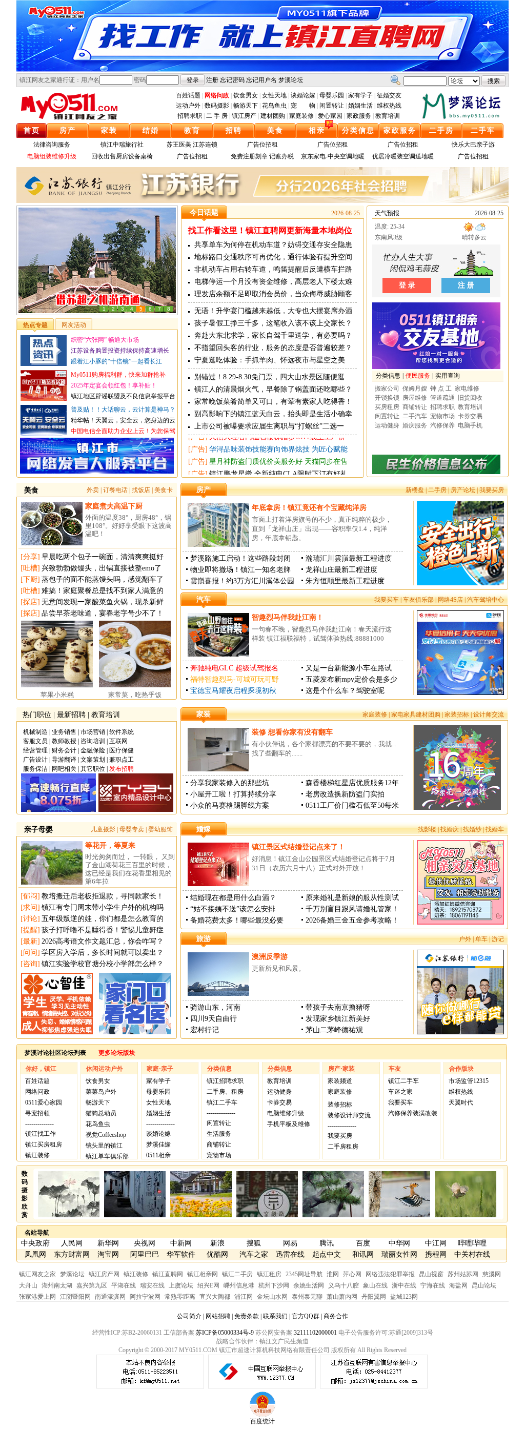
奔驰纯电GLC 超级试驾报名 (234, 668)
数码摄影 (217, 105)
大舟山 (28, 1285)
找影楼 (427, 829)
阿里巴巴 (144, 1254)
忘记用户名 (261, 80)
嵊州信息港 (239, 1285)
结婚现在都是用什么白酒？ (233, 898)
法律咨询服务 (51, 144)
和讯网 (363, 1254)
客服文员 (35, 741)
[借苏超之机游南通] (97, 312)
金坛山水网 (272, 1296)
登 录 (407, 285)
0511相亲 (158, 1155)
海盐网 (458, 1285)
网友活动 (74, 325)
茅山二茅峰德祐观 (334, 1030)
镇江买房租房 (43, 1144)
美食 (275, 130)
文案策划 (92, 759)
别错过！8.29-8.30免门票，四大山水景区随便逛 (269, 377)
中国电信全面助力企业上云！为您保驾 (123, 431)
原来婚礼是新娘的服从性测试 (352, 898)
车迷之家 (400, 1091)
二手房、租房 (225, 1091)
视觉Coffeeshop (106, 1134)
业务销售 (64, 731)
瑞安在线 (152, 1285)
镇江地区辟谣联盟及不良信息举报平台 (123, 396)
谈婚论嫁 (303, 95)
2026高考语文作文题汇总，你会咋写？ (103, 941)
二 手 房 (217, 115)
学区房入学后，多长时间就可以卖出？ (103, 952)
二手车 (483, 130)
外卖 (93, 490)
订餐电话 (115, 490)
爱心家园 (330, 115)
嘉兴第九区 (91, 1285)
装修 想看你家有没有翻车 (292, 732)
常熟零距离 (180, 1296)
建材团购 (272, 115)
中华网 (399, 1243)
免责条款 (246, 1316)
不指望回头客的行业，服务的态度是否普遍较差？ (273, 348)
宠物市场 (442, 416)
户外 (465, 939)
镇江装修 (37, 1155)
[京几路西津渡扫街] (135, 1215)
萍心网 (352, 1274)
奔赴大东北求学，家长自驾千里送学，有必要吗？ (273, 335)
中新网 (181, 1243)
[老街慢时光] (267, 1215)
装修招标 (340, 1104)
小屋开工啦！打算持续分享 (233, 794)
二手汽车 (414, 416)
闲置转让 (331, 105)
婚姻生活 (360, 105)
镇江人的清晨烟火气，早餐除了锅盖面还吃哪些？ (273, 389)
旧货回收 (470, 397)
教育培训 (387, 115)
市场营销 (92, 731)
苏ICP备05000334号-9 (225, 1332)
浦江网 (243, 1296)
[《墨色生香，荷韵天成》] (68, 1215)
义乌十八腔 (343, 1285)
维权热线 (389, 105)
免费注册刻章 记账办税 (262, 156)
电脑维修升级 (285, 1113)
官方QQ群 (305, 1316)
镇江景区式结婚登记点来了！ (298, 847)
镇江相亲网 (202, 1274)
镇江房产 (244, 115)
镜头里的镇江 (104, 1145)
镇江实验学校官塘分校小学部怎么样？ (103, 964)
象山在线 (375, 1285)
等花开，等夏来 (110, 845)
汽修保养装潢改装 (412, 1113)
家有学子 (360, 95)
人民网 (72, 1243)
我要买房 (491, 490)
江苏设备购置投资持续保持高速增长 (120, 350)
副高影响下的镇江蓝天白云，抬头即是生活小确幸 (273, 414)
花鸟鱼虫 (274, 105)
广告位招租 (262, 144)
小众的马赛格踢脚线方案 (229, 805)
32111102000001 (315, 1332)
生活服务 (219, 1133)
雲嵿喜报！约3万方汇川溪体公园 (242, 581)
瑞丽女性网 (399, 1254)
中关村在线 (472, 1254)
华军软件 (181, 1254)
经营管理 (35, 750)
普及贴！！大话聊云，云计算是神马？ (123, 409)
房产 (67, 130)
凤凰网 (35, 1254)
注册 (212, 80)
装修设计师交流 (349, 1115)
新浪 (217, 1243)
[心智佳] (57, 1032)
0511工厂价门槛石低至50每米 (352, 805)
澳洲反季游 (270, 956)
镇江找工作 (40, 1133)
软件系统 (121, 731)
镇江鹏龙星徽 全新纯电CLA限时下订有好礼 (278, 443)
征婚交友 (389, 95)
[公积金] (436, 450)
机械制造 (35, 731)
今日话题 (204, 212)
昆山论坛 (484, 1285)
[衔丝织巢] (465, 1215)
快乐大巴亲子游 (473, 144)
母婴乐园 (331, 95)
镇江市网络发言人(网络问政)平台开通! (270, 456)
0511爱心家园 (43, 1102)
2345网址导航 (304, 1274)
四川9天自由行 (213, 1019)
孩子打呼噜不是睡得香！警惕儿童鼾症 (103, 930)
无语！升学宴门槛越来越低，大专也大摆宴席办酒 (273, 311)
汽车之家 (253, 1254)
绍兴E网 (208, 1285)
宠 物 (303, 105)
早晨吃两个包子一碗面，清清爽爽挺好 (103, 557)
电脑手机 (470, 425)
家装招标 (457, 714)
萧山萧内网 (342, 1296)
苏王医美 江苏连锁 (192, 144)
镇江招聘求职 (225, 1081)
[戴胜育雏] (399, 1215)
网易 (290, 1243)
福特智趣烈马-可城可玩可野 (234, 679)
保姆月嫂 (414, 388)
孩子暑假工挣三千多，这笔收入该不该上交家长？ (273, 323)
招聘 (234, 130)
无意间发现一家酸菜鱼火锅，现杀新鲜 (103, 602)
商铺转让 (414, 407)
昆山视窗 (431, 1274)
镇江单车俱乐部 (107, 1156)
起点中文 (326, 1254)
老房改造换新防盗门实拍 (345, 794)
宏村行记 (204, 1030)
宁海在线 (432, 1285)
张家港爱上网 (37, 1296)
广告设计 (35, 759)
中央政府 (35, 1243)
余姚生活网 (308, 1285)
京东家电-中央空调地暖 (333, 156)
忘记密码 (232, 80)
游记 (498, 939)
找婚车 (495, 829)
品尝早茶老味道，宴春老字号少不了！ (103, 613)
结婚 (151, 130)
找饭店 (141, 490)
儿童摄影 (103, 829)
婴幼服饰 (160, 829)
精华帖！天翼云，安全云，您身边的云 (123, 420)
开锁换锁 (387, 397)
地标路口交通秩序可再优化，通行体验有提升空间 (273, 257)
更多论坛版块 (116, 1052)
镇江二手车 (222, 1102)
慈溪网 (491, 1274)
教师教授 (64, 741)
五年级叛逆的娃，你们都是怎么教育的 (103, 919)
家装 (109, 130)
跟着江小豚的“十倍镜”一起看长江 (116, 361)
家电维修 (467, 388)
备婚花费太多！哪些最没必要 (237, 920)
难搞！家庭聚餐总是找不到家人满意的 (103, 591)
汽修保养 (442, 425)
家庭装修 (301, 115)
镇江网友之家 (37, 1274)
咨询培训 (92, 741)
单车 (481, 939)
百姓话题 (188, 95)
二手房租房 (343, 1146)
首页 (32, 130)
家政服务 (359, 115)
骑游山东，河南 (215, 1007)
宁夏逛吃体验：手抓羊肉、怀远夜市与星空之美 (269, 360)
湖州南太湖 (57, 1285)
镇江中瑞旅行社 (122, 144)
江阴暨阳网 (75, 1296)
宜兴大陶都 (214, 1296)
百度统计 (262, 1421)
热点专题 (35, 325)
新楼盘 (415, 490)
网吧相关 (64, 768)
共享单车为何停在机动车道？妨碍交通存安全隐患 (273, 245)
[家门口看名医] (135, 1032)
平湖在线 (123, 1285)
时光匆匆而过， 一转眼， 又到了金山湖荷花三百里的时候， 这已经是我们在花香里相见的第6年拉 (130, 869)
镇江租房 (269, 1274)
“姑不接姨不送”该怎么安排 (232, 909)
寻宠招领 (37, 1113)
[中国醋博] (201, 1215)
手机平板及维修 (288, 1124)
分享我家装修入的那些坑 (229, 783)
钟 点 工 (441, 388)
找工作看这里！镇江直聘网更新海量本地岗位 (270, 230)
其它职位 (92, 768)
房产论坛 (463, 490)
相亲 (317, 130)
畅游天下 (245, 105)
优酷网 (217, 1254)
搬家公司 (387, 388)
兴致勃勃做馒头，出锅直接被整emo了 (101, 568)
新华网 (108, 1243)
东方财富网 (72, 1254)
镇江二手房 (237, 1274)
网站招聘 (218, 1316)
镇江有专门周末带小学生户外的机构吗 (103, 907)
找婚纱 (472, 829)
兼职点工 (121, 759)
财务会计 (64, 750)
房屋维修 (414, 397)
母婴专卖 (131, 829)
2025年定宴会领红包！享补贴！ (114, 385)
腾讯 (326, 1243)
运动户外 (188, 105)
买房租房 (387, 407)
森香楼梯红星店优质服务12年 (352, 783)
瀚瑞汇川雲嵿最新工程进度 (349, 558)
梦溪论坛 (290, 80)
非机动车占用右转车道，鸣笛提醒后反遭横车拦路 (273, 269)
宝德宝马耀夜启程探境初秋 (233, 690)
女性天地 (274, 95)
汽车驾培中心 (485, 599)
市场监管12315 (469, 1081)
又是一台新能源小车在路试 (349, 668)
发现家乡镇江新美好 (338, 1019)
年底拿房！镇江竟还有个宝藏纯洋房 (309, 508)
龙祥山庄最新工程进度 (341, 570)
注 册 (466, 285)
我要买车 (386, 599)
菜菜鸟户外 (101, 1091)
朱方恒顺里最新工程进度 (345, 581)
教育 (192, 130)
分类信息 (358, 130)
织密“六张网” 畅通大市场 (105, 339)
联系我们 (275, 1316)
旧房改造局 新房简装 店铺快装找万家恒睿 (275, 468)
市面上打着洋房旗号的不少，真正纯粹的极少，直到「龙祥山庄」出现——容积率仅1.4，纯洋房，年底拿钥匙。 (322, 529)
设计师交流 (488, 714)
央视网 (144, 1243)
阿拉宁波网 (145, 1296)
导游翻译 (64, 759)
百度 (363, 1243)
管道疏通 (442, 397)
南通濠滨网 (110, 1296)
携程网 (436, 1254)
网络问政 (37, 1091)
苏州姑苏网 (463, 1274)
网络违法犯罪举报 (390, 1274)
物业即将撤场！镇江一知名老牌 (240, 570)
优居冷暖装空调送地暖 (403, 156)
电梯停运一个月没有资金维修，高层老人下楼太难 (273, 281)
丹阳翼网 (373, 1296)
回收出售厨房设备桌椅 (122, 156)
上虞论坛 (181, 1285)
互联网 (118, 741)
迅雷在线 (290, 1254)
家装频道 (340, 1081)
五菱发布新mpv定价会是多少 (351, 679)
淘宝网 (108, 1254)
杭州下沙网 (273, 1285)
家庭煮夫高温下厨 (114, 506)
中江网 (436, 1243)
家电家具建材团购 (415, 714)
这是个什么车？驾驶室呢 (345, 690)
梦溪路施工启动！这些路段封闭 (240, 558)
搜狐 (254, 1243)
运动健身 (387, 425)
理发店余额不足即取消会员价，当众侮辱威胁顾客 (273, 294)
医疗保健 (121, 750)
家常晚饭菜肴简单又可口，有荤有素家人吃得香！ (273, 401)
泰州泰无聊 (307, 1296)
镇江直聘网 (167, 1274)
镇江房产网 (104, 1274)
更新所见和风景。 (278, 968)
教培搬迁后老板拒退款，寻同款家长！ (103, 896)
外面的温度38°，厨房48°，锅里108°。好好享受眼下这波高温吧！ (128, 526)
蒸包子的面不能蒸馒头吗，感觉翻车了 (103, 579)
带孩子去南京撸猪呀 (338, 1007)
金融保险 (92, 750)
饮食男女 (245, 95)
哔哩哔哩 (472, 1243)
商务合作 (336, 1316)
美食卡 (163, 490)
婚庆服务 (414, 425)
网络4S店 (450, 599)
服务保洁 (35, 768)
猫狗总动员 (101, 1113)
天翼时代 (461, 1102)
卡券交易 (470, 416)
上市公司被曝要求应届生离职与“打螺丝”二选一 (269, 426)
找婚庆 (449, 829)
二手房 (441, 130)
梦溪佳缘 (158, 1144)
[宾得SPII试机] (333, 1215)
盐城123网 (404, 1296)
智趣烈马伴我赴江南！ (288, 617)
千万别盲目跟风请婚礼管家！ (352, 909)
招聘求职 (189, 115)
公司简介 (189, 1316)
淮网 (333, 1274)
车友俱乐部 (418, 599)
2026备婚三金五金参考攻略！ (352, 920)
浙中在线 (404, 1285)
